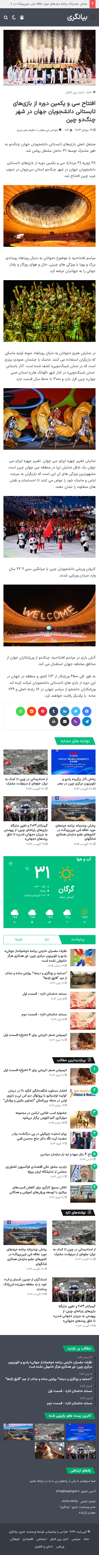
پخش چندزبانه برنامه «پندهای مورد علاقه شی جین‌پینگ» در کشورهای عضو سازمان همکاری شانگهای (75, 832)
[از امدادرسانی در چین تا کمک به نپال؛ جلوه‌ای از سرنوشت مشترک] (25, 762)
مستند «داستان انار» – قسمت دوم (44, 1014)
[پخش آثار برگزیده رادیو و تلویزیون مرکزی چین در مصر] (73, 762)
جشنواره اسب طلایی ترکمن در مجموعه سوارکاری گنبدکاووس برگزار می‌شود (41, 1115)
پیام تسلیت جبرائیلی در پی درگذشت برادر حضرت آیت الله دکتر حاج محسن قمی (39, 1136)
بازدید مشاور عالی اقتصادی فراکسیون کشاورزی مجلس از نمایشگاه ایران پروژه (36, 1169)
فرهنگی (14, 1539)
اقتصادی (28, 1539)
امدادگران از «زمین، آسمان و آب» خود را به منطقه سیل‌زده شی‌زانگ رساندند (25, 1284)
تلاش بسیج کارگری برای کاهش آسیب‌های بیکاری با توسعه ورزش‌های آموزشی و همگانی (38, 1190)
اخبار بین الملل (75, 92)
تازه (47, 939)
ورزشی (60, 1546)
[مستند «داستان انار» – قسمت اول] (83, 1000)
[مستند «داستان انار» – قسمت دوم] (83, 1021)
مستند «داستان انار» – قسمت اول (45, 993)
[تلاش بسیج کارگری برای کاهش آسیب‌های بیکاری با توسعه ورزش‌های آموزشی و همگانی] (83, 1194)
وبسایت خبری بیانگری (22, 1532)
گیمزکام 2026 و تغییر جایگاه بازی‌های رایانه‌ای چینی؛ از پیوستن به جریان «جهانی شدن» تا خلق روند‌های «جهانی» (26, 832)
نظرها (19, 939)
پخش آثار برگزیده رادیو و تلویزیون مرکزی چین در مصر (76, 781)
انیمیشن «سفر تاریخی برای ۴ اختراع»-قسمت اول (35, 1035)
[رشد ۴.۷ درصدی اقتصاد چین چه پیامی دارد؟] (49, 1450)
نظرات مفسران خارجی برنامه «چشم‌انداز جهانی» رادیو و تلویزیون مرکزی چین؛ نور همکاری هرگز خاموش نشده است (36, 956)
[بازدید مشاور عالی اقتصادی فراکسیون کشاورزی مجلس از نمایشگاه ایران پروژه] (83, 1173)
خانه (89, 92)
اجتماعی (41, 1539)
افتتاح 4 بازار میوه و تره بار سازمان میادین (68, 1154)
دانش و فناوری (44, 1546)
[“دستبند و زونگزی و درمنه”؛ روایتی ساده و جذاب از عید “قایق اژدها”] (83, 979)
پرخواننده (77, 939)
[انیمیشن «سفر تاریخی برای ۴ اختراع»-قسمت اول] (83, 1041)
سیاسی (76, 1539)
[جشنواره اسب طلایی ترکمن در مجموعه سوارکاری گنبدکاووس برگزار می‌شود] (83, 1119)
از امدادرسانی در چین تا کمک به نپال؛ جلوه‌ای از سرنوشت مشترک (26, 781)
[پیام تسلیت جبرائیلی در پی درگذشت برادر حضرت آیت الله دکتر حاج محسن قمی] (83, 1140)
